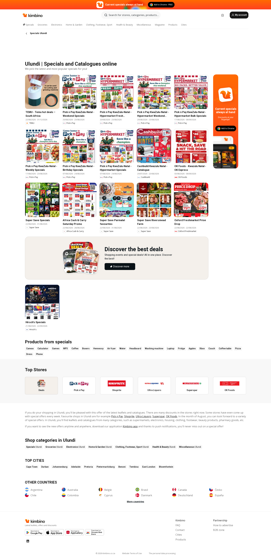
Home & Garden (74, 24)
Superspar (158, 416)
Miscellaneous (144, 24)
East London (148, 467)
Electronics (56, 24)
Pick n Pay (117, 416)
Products (172, 24)
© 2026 (105, 553)
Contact (180, 530)
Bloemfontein (166, 467)
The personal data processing (162, 553)
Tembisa (133, 467)
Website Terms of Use (132, 553)
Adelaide (75, 467)
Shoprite (129, 416)
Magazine (160, 24)
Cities (184, 24)
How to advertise (223, 525)
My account (240, 15)
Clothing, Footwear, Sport (99, 24)
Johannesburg (59, 467)
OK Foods (171, 416)
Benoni (122, 467)
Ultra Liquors (143, 416)
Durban (45, 467)
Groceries (42, 24)
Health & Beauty (124, 24)
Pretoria (88, 467)
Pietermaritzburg (106, 467)
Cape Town (31, 467)
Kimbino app (130, 426)
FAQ (177, 525)
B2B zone (218, 530)
